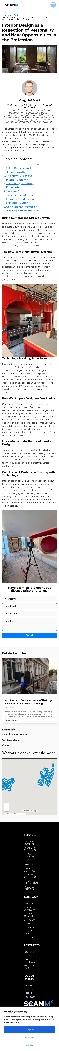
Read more (11, 720)
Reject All (29, 1045)
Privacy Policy (13, 1022)
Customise (29, 1037)
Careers (29, 923)
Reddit (29, 993)
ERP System (29, 920)
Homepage (7, 15)
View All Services (29, 888)
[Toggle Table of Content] (37, 163)
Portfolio (29, 952)
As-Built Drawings (29, 869)
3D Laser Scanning (30, 843)
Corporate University (29, 915)
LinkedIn (29, 985)
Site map (29, 937)
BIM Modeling (29, 855)
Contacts (7, 745)
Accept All (29, 1029)
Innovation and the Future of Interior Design (22, 201)
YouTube (29, 989)
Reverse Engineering (31, 882)
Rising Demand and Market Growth (18, 170)
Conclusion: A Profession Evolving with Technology (22, 208)
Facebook (29, 997)
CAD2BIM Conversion (31, 876)
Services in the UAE (29, 960)
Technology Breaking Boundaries (19, 185)
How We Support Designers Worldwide (20, 193)
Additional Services (30, 967)
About (29, 904)
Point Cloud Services (29, 862)
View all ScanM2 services (15, 734)
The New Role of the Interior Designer (19, 177)
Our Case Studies (11, 740)
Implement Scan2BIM (29, 908)
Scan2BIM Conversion (31, 849)
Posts (16, 15)
